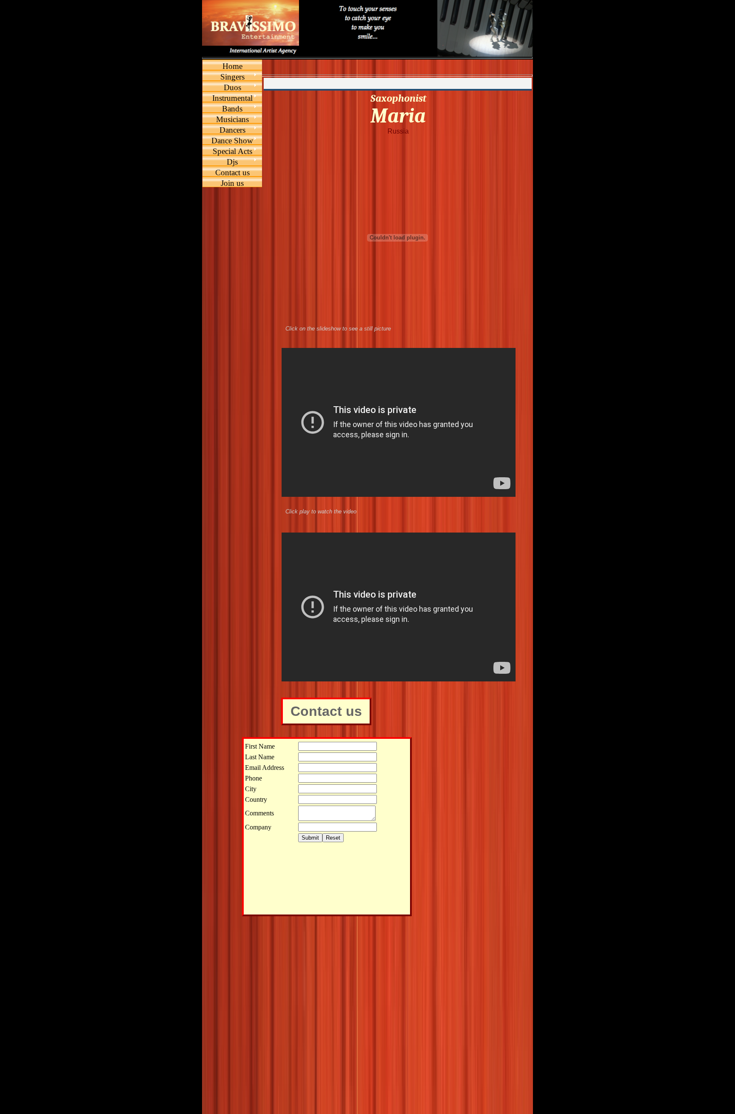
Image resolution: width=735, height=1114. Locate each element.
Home (232, 66)
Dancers (232, 129)
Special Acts (232, 151)
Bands (232, 108)
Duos (232, 87)
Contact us (232, 172)
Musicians (232, 119)
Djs (232, 161)
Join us (232, 183)
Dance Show (232, 140)
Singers (232, 76)
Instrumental (232, 98)
